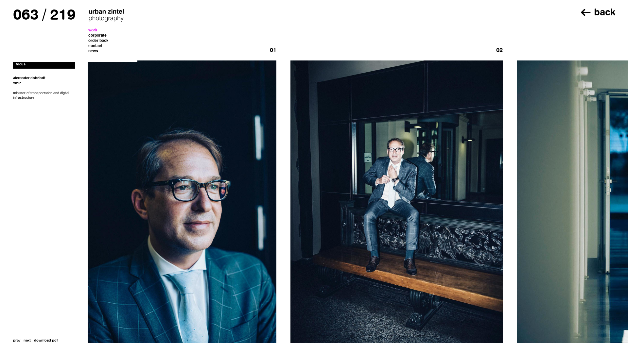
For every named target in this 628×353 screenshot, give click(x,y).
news (93, 51)
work (92, 30)
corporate (97, 36)
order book (98, 41)
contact (95, 46)
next (27, 341)
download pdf (46, 341)
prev (16, 341)
